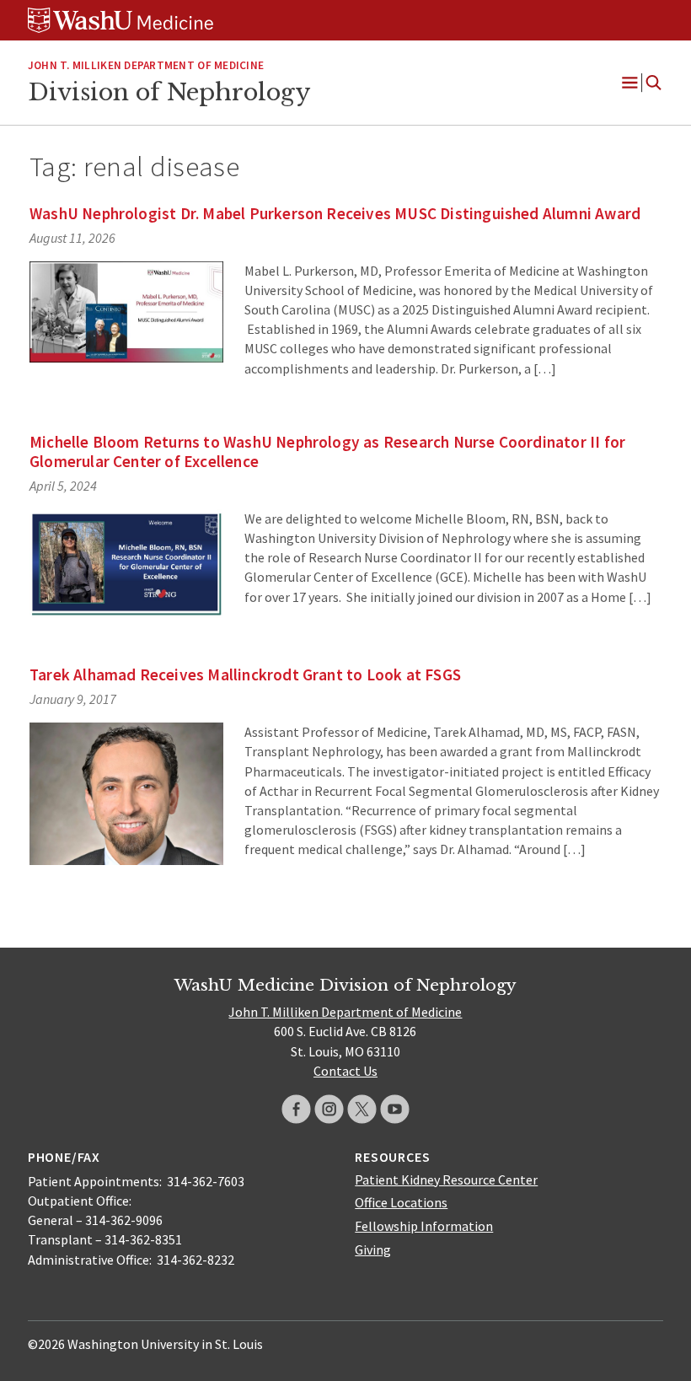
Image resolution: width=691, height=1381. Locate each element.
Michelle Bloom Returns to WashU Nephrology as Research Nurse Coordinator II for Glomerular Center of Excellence (327, 451)
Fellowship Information (424, 1225)
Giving (373, 1249)
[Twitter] (362, 1109)
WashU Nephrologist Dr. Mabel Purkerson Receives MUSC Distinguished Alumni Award (334, 213)
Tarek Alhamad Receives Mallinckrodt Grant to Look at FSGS (245, 674)
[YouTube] (395, 1109)
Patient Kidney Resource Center (446, 1179)
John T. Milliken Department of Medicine (146, 65)
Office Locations (401, 1202)
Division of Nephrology (169, 92)
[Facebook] (296, 1109)
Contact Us (345, 1070)
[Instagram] (329, 1109)
